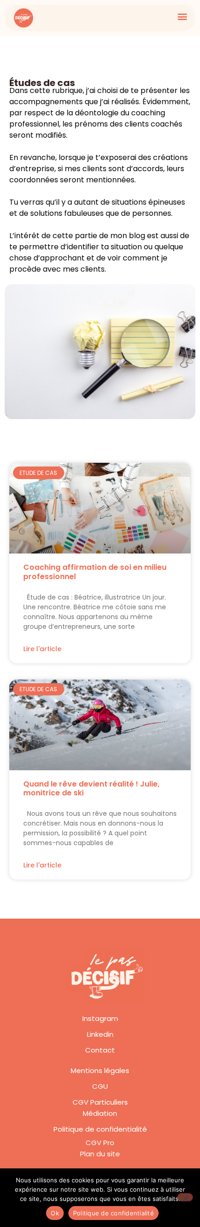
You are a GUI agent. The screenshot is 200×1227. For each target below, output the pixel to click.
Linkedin (100, 1034)
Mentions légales (100, 1070)
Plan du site (100, 1154)
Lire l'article (42, 649)
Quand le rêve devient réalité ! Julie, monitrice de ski (91, 788)
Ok (55, 1213)
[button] (182, 16)
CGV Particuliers (100, 1102)
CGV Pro (100, 1142)
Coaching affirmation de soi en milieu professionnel (95, 571)
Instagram (100, 1018)
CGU (100, 1086)
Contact (100, 1050)
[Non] (185, 1197)
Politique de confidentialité (100, 1129)
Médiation (100, 1113)
